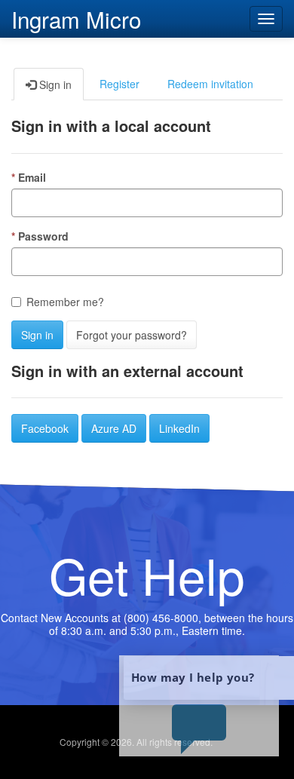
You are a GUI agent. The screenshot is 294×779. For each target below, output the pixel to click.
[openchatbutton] (199, 705)
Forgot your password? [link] (131, 334)
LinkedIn (179, 428)
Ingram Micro (76, 17)
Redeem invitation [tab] (210, 83)
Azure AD (113, 428)
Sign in (37, 334)
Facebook (45, 428)
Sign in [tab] (54, 84)
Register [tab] (119, 83)
